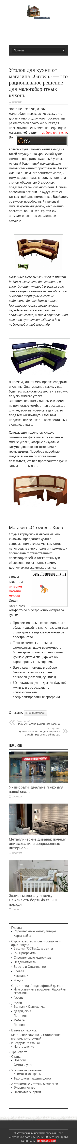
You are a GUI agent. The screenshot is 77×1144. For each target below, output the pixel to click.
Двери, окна (22, 1011)
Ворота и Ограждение (30, 966)
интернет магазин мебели (15, 591)
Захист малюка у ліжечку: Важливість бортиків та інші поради (33, 900)
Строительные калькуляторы (35, 931)
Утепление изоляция (26, 1070)
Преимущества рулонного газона (38, 722)
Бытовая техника (24, 1030)
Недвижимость (25, 962)
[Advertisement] (40, 30)
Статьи (16, 1056)
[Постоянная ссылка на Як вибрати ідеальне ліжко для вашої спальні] (38, 782)
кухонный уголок (35, 713)
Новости (20, 1060)
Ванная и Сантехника (29, 1006)
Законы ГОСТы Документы (33, 948)
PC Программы (25, 953)
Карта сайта (22, 935)
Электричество (25, 1087)
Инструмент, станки (25, 1043)
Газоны (19, 997)
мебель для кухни (54, 132)
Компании (21, 975)
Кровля (19, 971)
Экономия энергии (27, 1092)
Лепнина (20, 1024)
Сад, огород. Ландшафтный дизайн (37, 986)
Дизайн (16, 1003)
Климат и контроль (27, 1074)
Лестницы (21, 1015)
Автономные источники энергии (34, 1084)
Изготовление (24, 1046)
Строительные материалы (33, 957)
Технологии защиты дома (32, 1078)
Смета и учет (23, 1064)
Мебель (19, 1020)
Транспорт (19, 1052)
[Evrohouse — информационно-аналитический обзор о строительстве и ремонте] (39, 16)
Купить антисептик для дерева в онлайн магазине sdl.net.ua (39, 731)
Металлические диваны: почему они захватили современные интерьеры (37, 843)
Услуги (18, 980)
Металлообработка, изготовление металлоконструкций (36, 1036)
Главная (17, 927)
